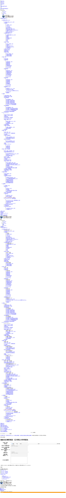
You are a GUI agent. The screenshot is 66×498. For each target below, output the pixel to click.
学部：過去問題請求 (7, 192)
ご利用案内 (8, 122)
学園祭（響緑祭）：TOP (10, 127)
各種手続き (6, 116)
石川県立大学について (6, 20)
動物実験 (7, 165)
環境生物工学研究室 (9, 179)
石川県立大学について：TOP (9, 231)
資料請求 (5, 428)
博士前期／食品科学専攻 (10, 102)
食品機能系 (8, 83)
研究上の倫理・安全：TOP (10, 162)
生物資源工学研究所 (7, 175)
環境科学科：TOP (9, 70)
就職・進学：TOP (7, 132)
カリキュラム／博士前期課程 (11, 104)
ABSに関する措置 (9, 166)
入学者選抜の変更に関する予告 (11, 190)
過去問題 (7, 189)
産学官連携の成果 (9, 155)
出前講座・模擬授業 (7, 168)
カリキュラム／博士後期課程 (11, 110)
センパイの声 (8, 66)
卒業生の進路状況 (7, 135)
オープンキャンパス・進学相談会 (10, 198)
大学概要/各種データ (7, 242)
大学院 (3, 93)
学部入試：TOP (9, 188)
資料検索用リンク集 (9, 123)
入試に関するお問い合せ (8, 204)
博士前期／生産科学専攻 (10, 100)
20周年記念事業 (9, 55)
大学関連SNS (8, 257)
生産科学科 (6, 59)
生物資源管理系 (9, 65)
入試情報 (3, 183)
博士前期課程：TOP (9, 99)
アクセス (2, 488)
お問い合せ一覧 (7, 258)
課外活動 (5, 129)
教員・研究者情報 (7, 157)
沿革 (7, 250)
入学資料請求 (6, 205)
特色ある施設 (4, 171)
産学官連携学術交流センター (9, 151)
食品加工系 (8, 82)
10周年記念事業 (9, 54)
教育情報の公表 (9, 247)
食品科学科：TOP (9, 79)
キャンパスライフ (5, 112)
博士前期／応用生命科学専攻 (11, 103)
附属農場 (5, 174)
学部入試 (5, 186)
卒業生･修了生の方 (3, 425)
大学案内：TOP (9, 234)
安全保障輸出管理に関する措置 (11, 167)
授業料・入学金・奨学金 (8, 115)
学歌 (7, 249)
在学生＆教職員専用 (3, 215)
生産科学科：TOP (9, 61)
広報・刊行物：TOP (9, 43)
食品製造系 (8, 81)
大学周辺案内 (6, 124)
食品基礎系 (8, 80)
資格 (5, 353)
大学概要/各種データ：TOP (11, 34)
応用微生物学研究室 (9, 180)
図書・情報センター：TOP (10, 121)
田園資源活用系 (9, 71)
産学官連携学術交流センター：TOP (12, 153)
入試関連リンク (9, 209)
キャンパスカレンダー (8, 118)
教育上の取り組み (9, 241)
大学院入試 (6, 193)
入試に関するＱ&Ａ (7, 206)
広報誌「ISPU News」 (10, 45)
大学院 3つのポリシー (10, 240)
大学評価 (7, 248)
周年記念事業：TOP (9, 53)
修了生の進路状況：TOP (10, 351)
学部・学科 (4, 56)
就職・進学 (4, 130)
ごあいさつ (8, 235)
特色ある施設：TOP (7, 173)
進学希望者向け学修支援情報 (9, 111)
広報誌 (1, 214)
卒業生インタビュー (7, 354)
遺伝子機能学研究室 (9, 182)
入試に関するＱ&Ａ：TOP (10, 208)
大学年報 (5, 158)
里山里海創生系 (9, 74)
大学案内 (7, 44)
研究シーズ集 (6, 156)
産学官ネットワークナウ (10, 154)
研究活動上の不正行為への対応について (13, 164)
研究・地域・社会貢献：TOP (9, 150)
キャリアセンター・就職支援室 (9, 133)
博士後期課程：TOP (9, 107)
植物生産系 (8, 63)
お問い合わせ (6, 427)
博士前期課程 (6, 97)
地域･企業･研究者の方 (4, 426)
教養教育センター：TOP (10, 88)
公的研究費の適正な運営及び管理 (12, 163)
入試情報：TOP (7, 185)
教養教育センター (7, 86)
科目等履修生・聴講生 (8, 169)
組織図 (7, 245)
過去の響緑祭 (8, 128)
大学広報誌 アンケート (10, 256)
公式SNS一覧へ (3, 474)
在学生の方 (2, 424)
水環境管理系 (8, 73)
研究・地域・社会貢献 (6, 359)
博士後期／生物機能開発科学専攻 (12, 109)
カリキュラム (8, 67)
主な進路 (5, 134)
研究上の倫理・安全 (7, 160)
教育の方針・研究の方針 (10, 238)
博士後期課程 (6, 105)
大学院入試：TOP (9, 195)
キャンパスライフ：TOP (8, 114)
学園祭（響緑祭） (7, 125)
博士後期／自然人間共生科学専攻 (12, 108)
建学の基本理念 (9, 237)
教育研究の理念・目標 (8, 96)
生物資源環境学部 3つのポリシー (12, 239)
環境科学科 (6, 68)
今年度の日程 (8, 202)
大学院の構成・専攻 (7, 95)
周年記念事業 (6, 261)
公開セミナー (6, 170)
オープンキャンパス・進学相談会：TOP (13, 200)
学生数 (7, 246)
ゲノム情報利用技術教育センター (12, 178)
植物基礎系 (8, 62)
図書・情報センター (7, 119)
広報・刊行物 (6, 251)
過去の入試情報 (9, 191)
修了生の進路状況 (7, 139)
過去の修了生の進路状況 (10, 352)
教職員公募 (6, 260)
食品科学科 (6, 77)
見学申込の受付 (7, 259)
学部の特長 (6, 58)
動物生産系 (8, 64)
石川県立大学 (2, 435)
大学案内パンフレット (8, 429)
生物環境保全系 (9, 72)
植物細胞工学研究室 (9, 181)
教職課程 (7, 92)
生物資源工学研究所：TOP (10, 177)
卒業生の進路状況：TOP (10, 347)
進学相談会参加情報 (9, 201)
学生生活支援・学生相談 (8, 117)
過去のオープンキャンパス (10, 203)
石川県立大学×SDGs (7, 159)
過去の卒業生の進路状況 (10, 348)
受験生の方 (2, 423)
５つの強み (8, 236)
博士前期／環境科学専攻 (10, 101)
